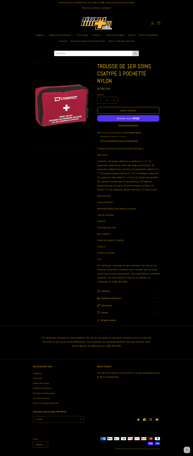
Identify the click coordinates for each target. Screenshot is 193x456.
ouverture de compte (41, 398)
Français (39, 444)
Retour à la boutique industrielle (46, 403)
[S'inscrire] (80, 419)
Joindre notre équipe (41, 383)
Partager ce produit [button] (108, 320)
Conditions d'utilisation (42, 388)
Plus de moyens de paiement (128, 125)
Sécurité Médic (125, 449)
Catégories (37, 373)
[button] (40, 35)
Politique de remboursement (44, 393)
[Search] (135, 53)
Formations (37, 378)
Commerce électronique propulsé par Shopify (145, 449)
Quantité (100, 95)
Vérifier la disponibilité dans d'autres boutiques (119, 140)
